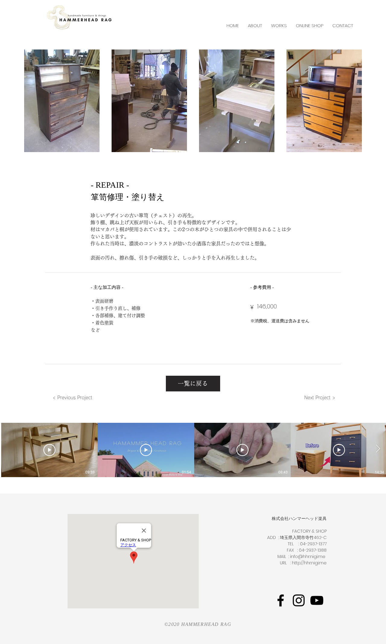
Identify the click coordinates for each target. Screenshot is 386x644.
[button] (62, 100)
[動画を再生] (49, 450)
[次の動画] (377, 449)
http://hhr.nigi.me (309, 563)
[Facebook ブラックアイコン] (281, 600)
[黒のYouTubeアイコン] (317, 600)
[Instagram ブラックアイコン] (299, 600)
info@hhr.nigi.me (307, 556)
